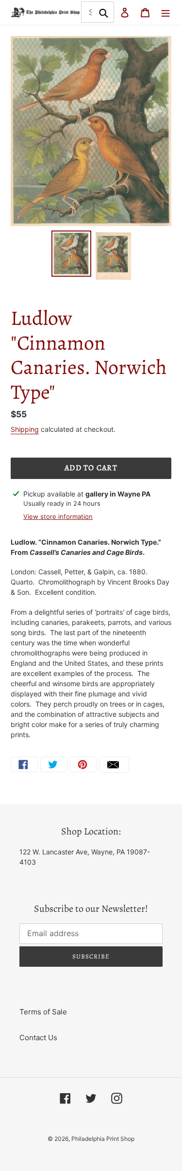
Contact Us (38, 1037)
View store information (58, 516)
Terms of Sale (43, 1011)
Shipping (25, 429)
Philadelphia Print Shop (102, 1138)
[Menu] (165, 12)
